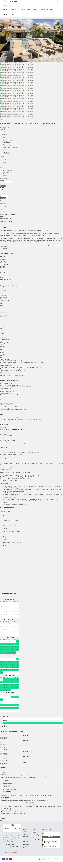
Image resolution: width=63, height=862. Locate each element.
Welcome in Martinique (10, 9)
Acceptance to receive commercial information (50, 846)
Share (2, 129)
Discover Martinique (47, 9)
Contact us (6, 14)
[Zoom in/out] (4, 131)
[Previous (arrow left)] (0, 590)
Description (4, 134)
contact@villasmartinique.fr (13, 846)
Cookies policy (36, 836)
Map (4, 173)
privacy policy (47, 841)
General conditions (35, 833)
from (1, 178)
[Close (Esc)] (0, 131)
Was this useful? (31, 802)
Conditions (6, 172)
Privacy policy (36, 839)
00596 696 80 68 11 (10, 845)
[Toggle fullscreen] (2, 131)
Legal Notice (35, 837)
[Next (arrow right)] (2, 590)
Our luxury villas (25, 9)
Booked (5, 716)
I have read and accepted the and (50, 841)
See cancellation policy (7, 468)
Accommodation (7, 170)
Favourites (59, 1)
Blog (13, 14)
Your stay (36, 9)
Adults (2, 187)
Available (6, 720)
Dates (1, 182)
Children (2, 194)
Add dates (3, 185)
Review (5, 175)
